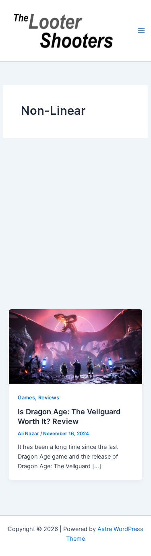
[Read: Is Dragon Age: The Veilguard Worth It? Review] (75, 345)
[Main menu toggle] (141, 30)
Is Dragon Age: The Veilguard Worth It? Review (69, 416)
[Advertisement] (75, 229)
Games (26, 398)
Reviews (48, 398)
